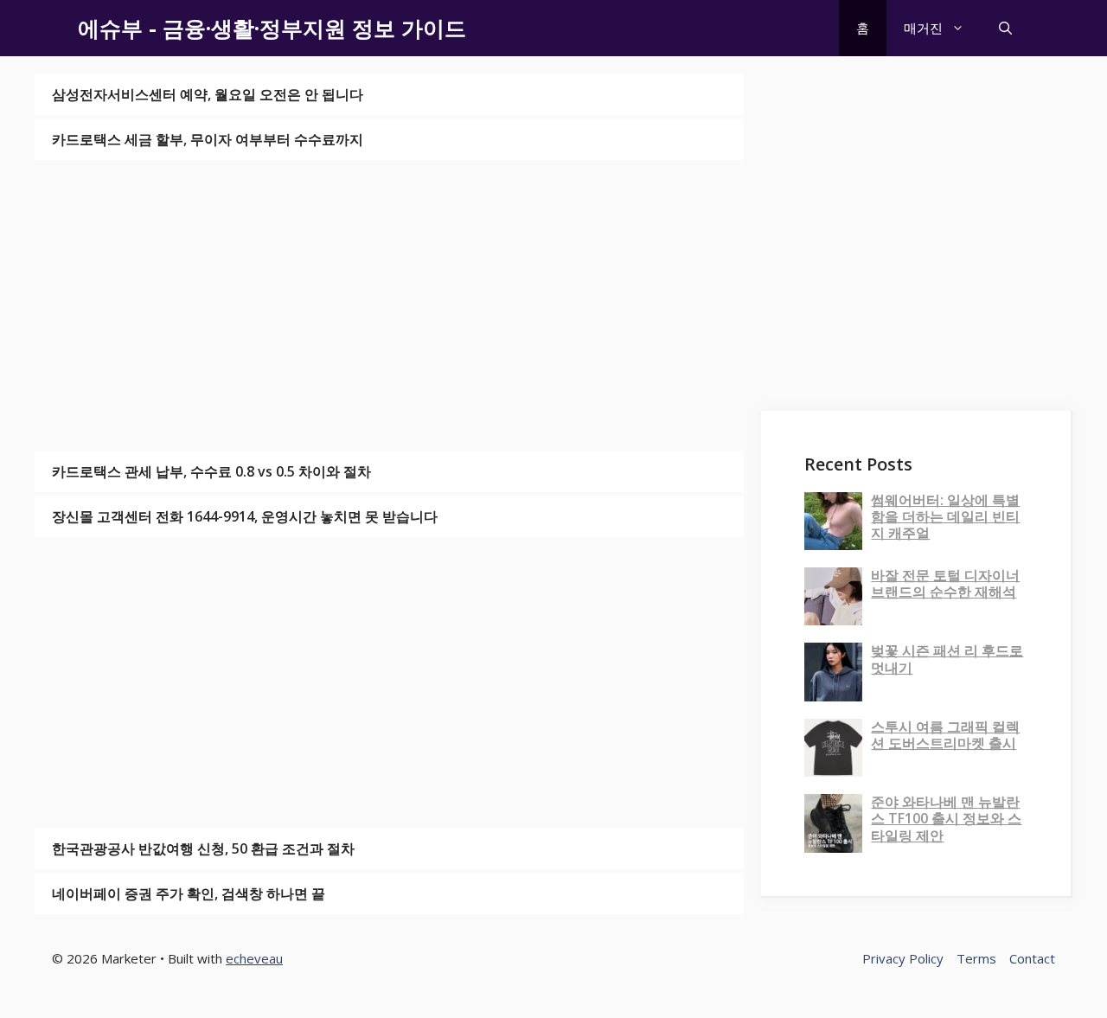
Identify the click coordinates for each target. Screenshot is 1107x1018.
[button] (1005, 28)
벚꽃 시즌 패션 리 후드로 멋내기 (947, 658)
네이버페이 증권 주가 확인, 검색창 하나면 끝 (188, 893)
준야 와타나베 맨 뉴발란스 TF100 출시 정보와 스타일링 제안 (946, 818)
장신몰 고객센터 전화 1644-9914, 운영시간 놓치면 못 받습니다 (245, 516)
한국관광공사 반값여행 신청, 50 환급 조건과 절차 (203, 848)
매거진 (923, 27)
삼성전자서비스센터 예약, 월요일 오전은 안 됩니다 (207, 94)
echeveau (254, 958)
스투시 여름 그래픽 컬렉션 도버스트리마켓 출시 (945, 734)
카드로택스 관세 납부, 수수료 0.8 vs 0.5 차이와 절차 (211, 471)
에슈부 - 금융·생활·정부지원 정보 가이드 (272, 27)
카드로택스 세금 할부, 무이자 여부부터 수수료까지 (207, 139)
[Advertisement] (389, 305)
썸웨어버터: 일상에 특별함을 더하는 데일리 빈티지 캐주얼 (945, 516)
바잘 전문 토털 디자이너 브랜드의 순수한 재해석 (945, 583)
